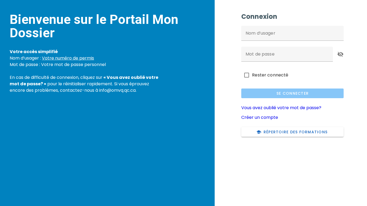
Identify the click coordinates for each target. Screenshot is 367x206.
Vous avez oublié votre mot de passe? (281, 108)
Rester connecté (270, 75)
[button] (340, 54)
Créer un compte (259, 117)
